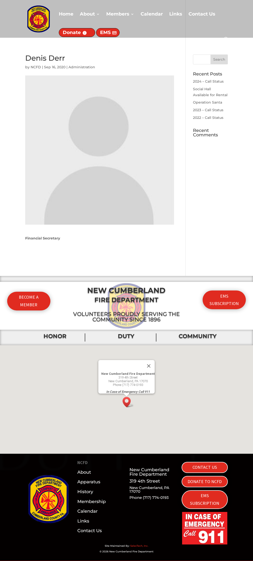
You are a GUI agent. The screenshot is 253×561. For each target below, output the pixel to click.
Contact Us (202, 14)
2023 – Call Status (208, 110)
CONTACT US (204, 467)
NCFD (36, 67)
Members (117, 14)
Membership (91, 501)
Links (175, 14)
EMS (105, 32)
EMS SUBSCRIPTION (224, 300)
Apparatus (88, 482)
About (87, 14)
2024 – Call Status (208, 81)
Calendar (152, 14)
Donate (72, 32)
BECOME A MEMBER (29, 301)
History (85, 491)
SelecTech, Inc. (139, 545)
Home (66, 14)
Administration (81, 67)
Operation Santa (207, 102)
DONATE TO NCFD (205, 481)
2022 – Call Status (208, 117)
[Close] (149, 366)
